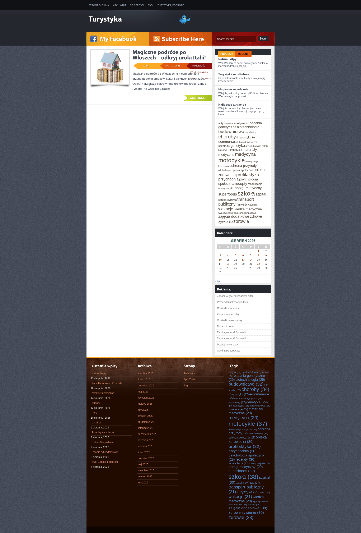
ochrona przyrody (243, 165)
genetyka (238, 145)
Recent (243, 53)
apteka (229, 123)
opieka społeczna (242, 170)
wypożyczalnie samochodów (233, 213)
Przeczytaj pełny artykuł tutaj (233, 302)
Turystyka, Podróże (171, 5)
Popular (226, 53)
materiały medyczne (246, 411)
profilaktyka (247, 174)
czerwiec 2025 (146, 458)
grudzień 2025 (146, 422)
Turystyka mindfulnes (233, 74)
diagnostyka (243, 137)
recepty (241, 184)
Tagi (150, 5)
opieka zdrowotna (248, 439)
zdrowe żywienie (246, 512)
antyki (222, 123)
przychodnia (228, 179)
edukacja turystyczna (246, 142)
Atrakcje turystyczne (103, 393)
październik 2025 (147, 434)
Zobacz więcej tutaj (228, 314)
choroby (227, 136)
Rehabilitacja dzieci (103, 442)
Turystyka (244, 204)
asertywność (241, 123)
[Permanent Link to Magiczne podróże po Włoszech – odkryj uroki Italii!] (169, 55)
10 (220, 259)
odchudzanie (224, 170)
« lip (217, 281)
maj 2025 (143, 464)
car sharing (250, 132)
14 (250, 259)
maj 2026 (143, 391)
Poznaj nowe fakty (227, 344)
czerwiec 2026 (146, 385)
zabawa (252, 213)
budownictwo (231, 131)
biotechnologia (248, 127)
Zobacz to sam (225, 326)
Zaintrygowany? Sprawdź (231, 332)
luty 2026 (143, 409)
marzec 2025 (145, 476)
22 (258, 263)
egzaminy (224, 145)
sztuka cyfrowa (227, 199)
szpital (260, 194)
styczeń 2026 (145, 415)
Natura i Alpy (227, 59)
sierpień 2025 (145, 446)
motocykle (231, 160)
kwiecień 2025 (146, 470)
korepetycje (235, 149)
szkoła (246, 193)
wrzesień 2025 (146, 440)
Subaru (96, 402)
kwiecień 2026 (146, 397)
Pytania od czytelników (105, 452)
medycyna (245, 154)
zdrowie (241, 221)
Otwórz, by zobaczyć (228, 350)
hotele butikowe (260, 405)
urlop (254, 204)
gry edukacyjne (253, 146)
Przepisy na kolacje (103, 432)
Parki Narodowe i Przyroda (107, 383)
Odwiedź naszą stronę (229, 320)
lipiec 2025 (144, 452)
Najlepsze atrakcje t (232, 104)
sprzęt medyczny (248, 188)
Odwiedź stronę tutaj (228, 308)
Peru (94, 412)
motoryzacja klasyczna (243, 429)
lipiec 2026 (144, 379)
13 (243, 259)
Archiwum (119, 5)
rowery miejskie (226, 188)
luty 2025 (143, 482)
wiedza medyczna (248, 209)
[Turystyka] (130, 19)
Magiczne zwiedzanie (233, 89)
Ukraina (96, 422)
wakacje (225, 209)
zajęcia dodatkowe (233, 216)
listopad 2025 (145, 428)
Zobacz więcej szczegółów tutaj (235, 296)
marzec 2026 (145, 403)
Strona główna (99, 5)
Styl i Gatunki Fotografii (105, 461)
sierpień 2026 (145, 373)
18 (227, 263)
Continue (197, 98)
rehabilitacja (255, 183)
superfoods (227, 194)
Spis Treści (137, 5)
